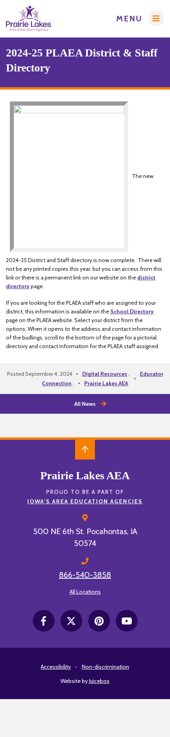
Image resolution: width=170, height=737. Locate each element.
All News (85, 403)
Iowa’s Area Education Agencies (85, 501)
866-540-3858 (85, 574)
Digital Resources (104, 373)
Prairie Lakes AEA (106, 383)
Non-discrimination (105, 666)
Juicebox (99, 680)
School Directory (132, 311)
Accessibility (56, 666)
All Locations (85, 591)
